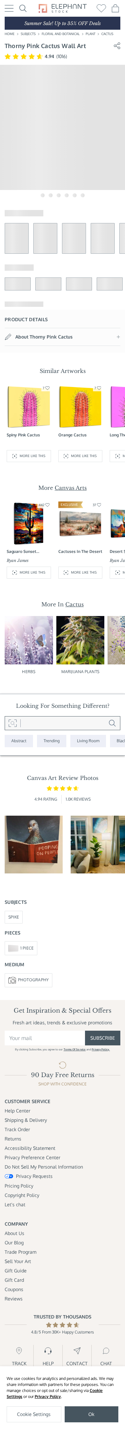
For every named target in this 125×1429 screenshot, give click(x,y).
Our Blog (14, 1242)
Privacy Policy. (101, 1049)
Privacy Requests (34, 1176)
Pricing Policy (19, 1186)
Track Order (17, 1129)
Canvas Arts (71, 487)
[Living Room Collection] (88, 741)
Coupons (14, 1289)
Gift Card (14, 1280)
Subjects (28, 34)
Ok (91, 1414)
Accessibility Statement (30, 1148)
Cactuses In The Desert (80, 551)
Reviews (14, 1298)
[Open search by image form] (12, 723)
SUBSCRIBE (102, 1038)
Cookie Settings (34, 1414)
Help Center (17, 1110)
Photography (33, 979)
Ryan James (18, 560)
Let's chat (15, 1204)
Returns (13, 1139)
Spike (13, 917)
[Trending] (51, 741)
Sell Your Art (18, 1261)
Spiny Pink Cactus (23, 434)
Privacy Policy (48, 1396)
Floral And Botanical (61, 34)
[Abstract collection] (19, 741)
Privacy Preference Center (32, 1157)
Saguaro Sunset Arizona (21, 552)
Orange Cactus (72, 434)
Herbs (28, 671)
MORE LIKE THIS (32, 456)
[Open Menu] (9, 8)
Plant (90, 34)
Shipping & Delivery (26, 1120)
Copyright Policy (22, 1195)
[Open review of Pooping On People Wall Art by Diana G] (34, 845)
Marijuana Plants (80, 671)
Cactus (107, 34)
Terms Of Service (75, 1049)
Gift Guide (16, 1270)
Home (10, 34)
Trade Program (20, 1252)
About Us (14, 1233)
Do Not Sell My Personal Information (44, 1167)
